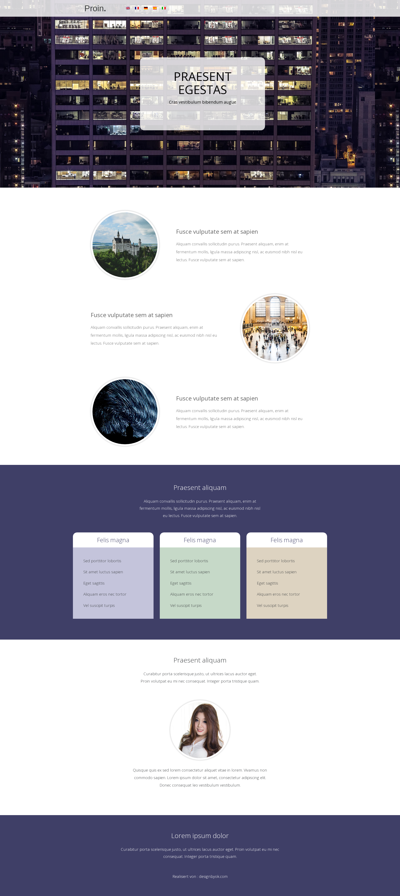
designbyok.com (213, 876)
